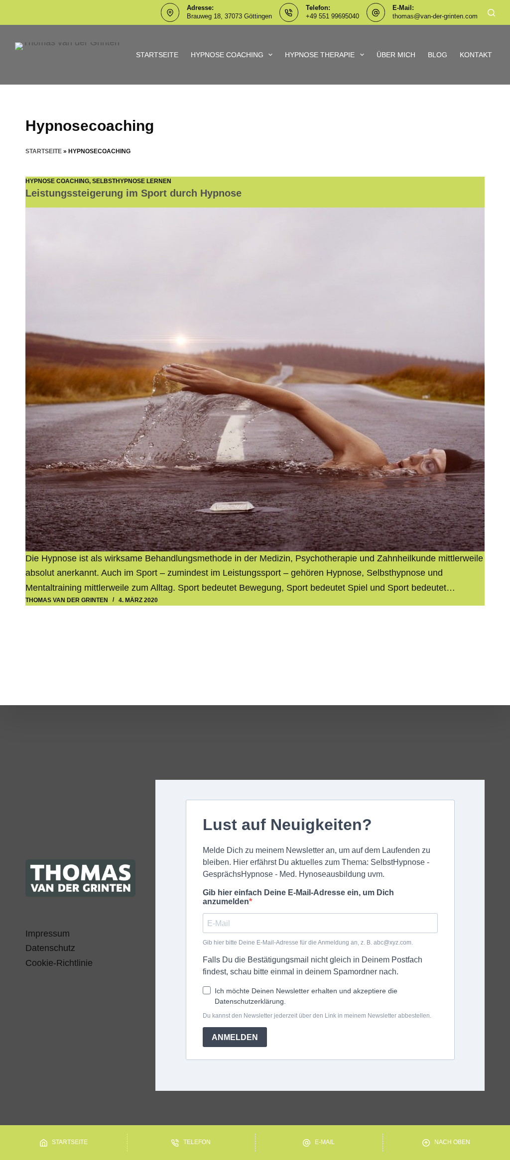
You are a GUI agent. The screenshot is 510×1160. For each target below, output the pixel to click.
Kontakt (476, 55)
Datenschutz (50, 948)
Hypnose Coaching (227, 55)
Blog (437, 55)
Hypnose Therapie (320, 55)
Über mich (396, 55)
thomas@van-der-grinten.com (435, 16)
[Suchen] (491, 12)
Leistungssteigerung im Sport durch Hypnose (133, 193)
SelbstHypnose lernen (131, 181)
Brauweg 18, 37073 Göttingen (229, 16)
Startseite (157, 55)
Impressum (47, 934)
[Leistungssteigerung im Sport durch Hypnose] (255, 379)
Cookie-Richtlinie (59, 963)
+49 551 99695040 (332, 16)
